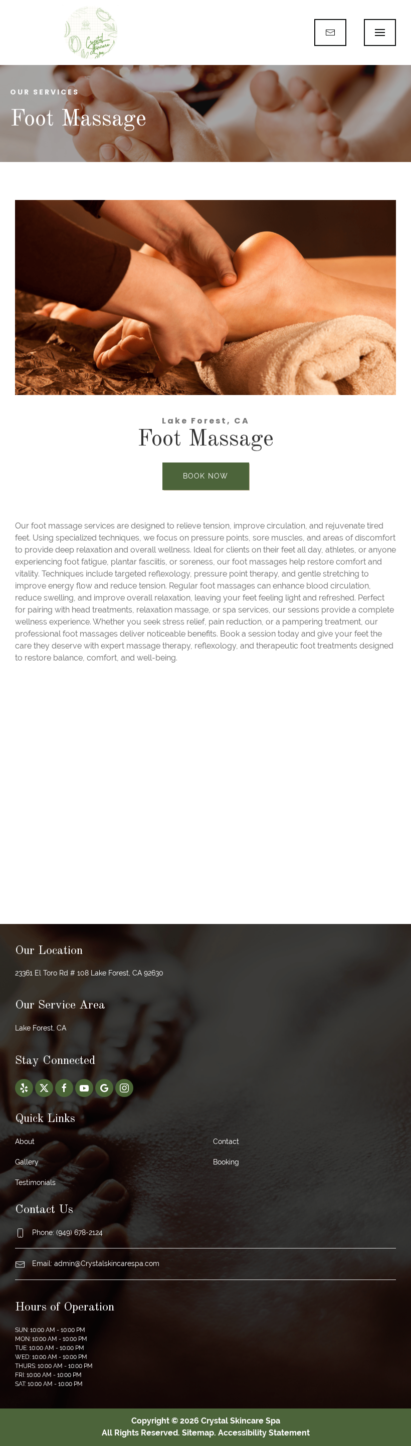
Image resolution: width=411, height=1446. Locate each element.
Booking (226, 1162)
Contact (226, 1142)
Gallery (27, 1162)
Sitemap (198, 1433)
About (25, 1142)
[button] (380, 32)
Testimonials (35, 1182)
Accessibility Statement (264, 1433)
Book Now (206, 476)
